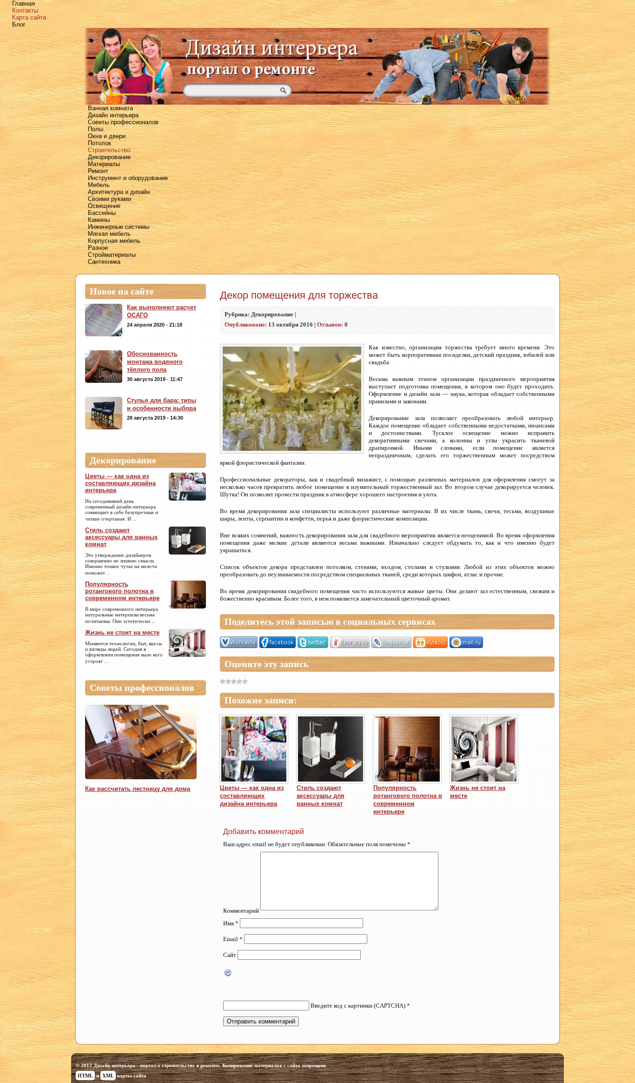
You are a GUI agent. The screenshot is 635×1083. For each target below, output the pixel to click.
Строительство (109, 150)
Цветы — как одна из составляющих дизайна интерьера (120, 483)
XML (108, 1075)
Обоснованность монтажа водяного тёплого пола (155, 361)
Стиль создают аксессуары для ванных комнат (121, 537)
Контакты (25, 10)
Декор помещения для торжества (299, 295)
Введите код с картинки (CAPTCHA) (358, 1005)
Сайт (229, 954)
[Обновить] (228, 973)
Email (233, 939)
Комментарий (241, 910)
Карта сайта (29, 17)
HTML (85, 1075)
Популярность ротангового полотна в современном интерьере (122, 591)
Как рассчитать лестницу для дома (137, 788)
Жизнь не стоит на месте (122, 632)
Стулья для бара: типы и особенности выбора (161, 404)
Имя (230, 923)
